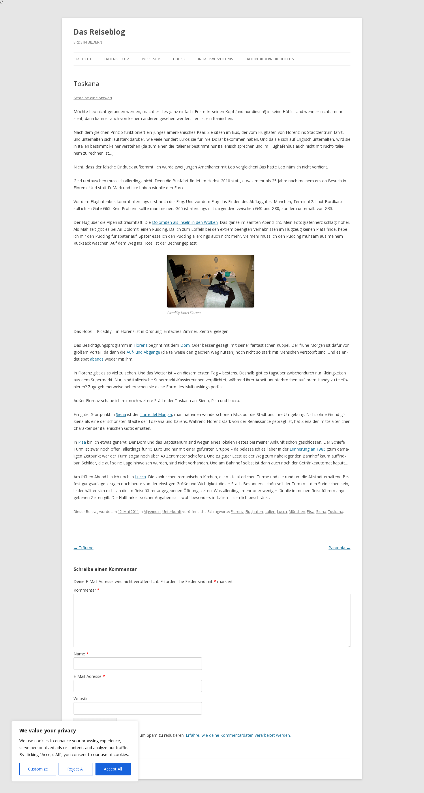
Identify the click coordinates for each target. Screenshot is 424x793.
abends (97, 359)
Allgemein (152, 511)
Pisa (82, 442)
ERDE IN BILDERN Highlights (269, 59)
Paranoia (339, 547)
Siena (121, 414)
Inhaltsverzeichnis (215, 59)
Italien (270, 511)
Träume (83, 547)
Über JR (179, 59)
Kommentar (87, 590)
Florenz (140, 345)
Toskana (335, 511)
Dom (185, 345)
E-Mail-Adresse (89, 676)
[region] (75, 751)
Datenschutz (116, 59)
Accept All (113, 769)
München (297, 511)
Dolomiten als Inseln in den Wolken (185, 222)
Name (81, 654)
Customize (38, 769)
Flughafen (254, 511)
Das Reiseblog (99, 32)
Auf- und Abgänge (143, 352)
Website (81, 698)
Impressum (151, 59)
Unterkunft (171, 511)
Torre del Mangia (156, 414)
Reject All (76, 769)
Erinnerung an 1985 (308, 449)
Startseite (83, 59)
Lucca (140, 476)
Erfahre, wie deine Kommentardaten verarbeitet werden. (238, 735)
